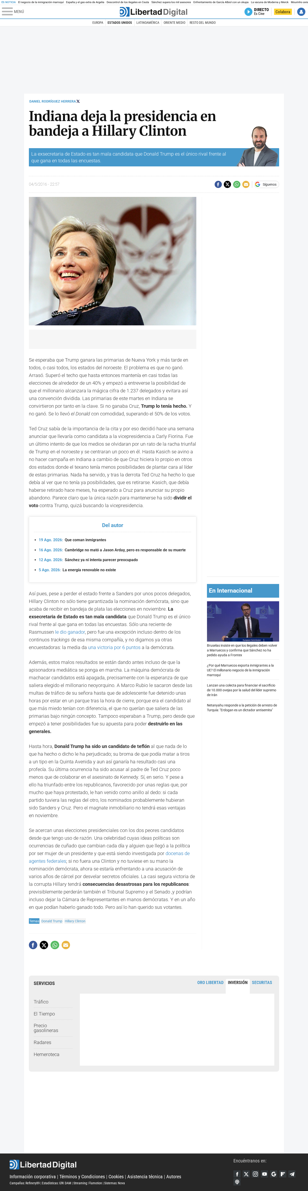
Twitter (246, 1174)
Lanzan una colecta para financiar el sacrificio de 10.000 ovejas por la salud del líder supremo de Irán (241, 690)
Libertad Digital (121, 1164)
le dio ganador (70, 632)
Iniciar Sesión (301, 12)
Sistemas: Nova (114, 1183)
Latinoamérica (147, 22)
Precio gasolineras (46, 1028)
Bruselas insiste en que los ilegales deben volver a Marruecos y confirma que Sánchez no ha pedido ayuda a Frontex (242, 650)
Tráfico (41, 1002)
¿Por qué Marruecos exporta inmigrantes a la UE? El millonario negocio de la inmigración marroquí (240, 670)
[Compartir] (218, 184)
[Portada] (153, 12)
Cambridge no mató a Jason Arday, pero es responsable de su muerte (112, 550)
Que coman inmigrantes (72, 540)
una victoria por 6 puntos (114, 647)
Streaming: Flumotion (87, 1183)
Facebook (237, 1174)
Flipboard (282, 1174)
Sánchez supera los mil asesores (171, 2)
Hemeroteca (46, 1054)
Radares (42, 1042)
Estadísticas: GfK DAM (56, 1183)
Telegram (291, 1174)
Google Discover (273, 1174)
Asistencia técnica (145, 1176)
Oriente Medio (174, 22)
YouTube (264, 1174)
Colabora (283, 11)
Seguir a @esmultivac (78, 101)
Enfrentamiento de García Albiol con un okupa (221, 2)
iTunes (237, 1181)
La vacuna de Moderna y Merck (270, 2)
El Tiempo (44, 1014)
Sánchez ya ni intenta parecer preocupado (88, 560)
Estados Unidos (120, 22)
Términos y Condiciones (82, 1176)
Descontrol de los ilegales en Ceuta (128, 2)
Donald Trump (51, 921)
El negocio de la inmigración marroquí (41, 2)
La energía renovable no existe (77, 570)
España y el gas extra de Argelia (85, 2)
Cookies (116, 1176)
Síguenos (269, 184)
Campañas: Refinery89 (25, 1183)
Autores (173, 1176)
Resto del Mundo (203, 22)
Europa (97, 22)
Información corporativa (33, 1176)
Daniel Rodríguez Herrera (52, 101)
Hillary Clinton (75, 921)
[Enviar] (236, 184)
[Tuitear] (227, 184)
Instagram (255, 1174)
